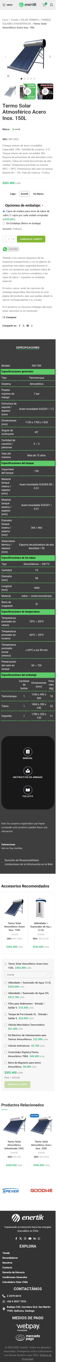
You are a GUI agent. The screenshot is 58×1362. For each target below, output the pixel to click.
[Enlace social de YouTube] (29, 1238)
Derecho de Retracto (13, 1272)
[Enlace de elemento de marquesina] (35, 1190)
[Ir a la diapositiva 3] (28, 79)
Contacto (7, 1267)
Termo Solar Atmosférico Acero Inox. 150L (14, 927)
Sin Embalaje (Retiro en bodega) (23, 223)
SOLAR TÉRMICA (29, 19)
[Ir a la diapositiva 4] (31, 79)
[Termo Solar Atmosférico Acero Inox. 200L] (41, 1126)
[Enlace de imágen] (28, 1327)
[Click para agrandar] (8, 76)
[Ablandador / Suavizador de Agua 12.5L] (41, 908)
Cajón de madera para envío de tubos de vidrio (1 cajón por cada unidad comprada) (26, 215)
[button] (5, 56)
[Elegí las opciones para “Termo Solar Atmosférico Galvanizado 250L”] (22, 1117)
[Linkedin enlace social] (34, 1238)
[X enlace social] (23, 326)
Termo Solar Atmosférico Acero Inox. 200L (41, 1145)
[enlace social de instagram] (25, 1238)
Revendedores (10, 1257)
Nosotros (7, 1262)
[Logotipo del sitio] (28, 4)
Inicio (5, 19)
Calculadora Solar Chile (15, 1282)
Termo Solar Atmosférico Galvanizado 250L (14, 1145)
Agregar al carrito (31, 239)
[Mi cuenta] (51, 5)
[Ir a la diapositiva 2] (24, 79)
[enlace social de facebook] (19, 326)
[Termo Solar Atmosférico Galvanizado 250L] (14, 1126)
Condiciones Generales (14, 1277)
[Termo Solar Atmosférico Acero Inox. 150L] (14, 908)
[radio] (24, 194)
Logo (12, 193)
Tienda (14, 19)
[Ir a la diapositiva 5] (34, 79)
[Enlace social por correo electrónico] (28, 326)
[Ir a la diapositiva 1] (21, 79)
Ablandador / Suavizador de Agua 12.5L (41, 927)
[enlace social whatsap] (32, 326)
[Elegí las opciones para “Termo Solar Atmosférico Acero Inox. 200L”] (50, 1117)
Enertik (14, 934)
